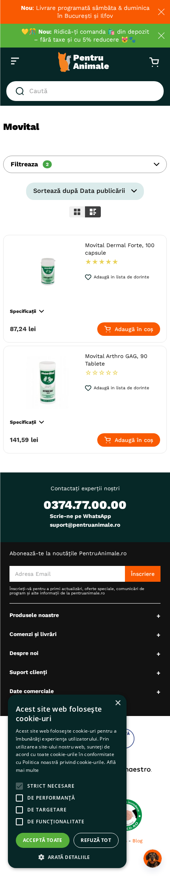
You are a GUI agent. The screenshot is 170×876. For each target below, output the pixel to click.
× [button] (118, 703)
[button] (85, 164)
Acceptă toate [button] (42, 840)
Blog (137, 841)
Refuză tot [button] (96, 840)
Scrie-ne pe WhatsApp (80, 516)
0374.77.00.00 (85, 505)
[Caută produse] (21, 91)
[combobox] (85, 91)
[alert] (67, 781)
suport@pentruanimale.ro (85, 525)
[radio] (77, 211)
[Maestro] (127, 769)
